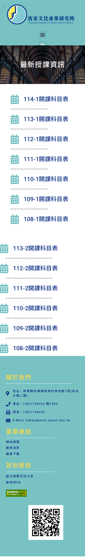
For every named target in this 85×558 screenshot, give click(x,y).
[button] (43, 34)
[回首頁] (45, 522)
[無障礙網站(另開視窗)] (16, 495)
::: (4, 5)
